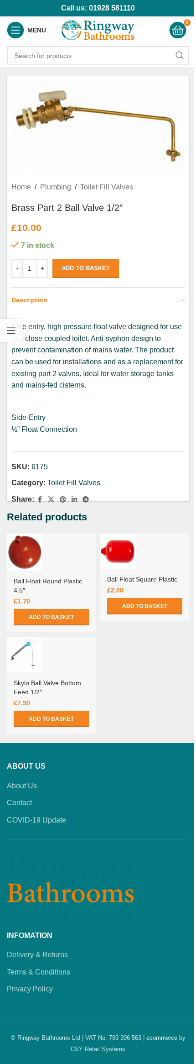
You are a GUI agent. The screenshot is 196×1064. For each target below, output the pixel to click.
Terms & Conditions (38, 972)
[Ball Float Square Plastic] (118, 551)
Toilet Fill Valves (106, 187)
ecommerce (161, 1037)
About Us (22, 786)
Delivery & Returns (37, 955)
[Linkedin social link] (74, 499)
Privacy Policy (30, 989)
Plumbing (55, 187)
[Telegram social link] (86, 499)
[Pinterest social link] (63, 499)
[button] (51, 617)
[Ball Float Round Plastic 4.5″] (24, 552)
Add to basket (86, 268)
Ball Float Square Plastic (142, 579)
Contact (19, 803)
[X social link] (51, 499)
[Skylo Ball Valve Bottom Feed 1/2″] (24, 654)
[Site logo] (98, 29)
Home (21, 187)
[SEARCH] (179, 55)
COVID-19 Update (36, 820)
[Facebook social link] (39, 499)
